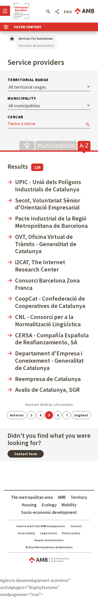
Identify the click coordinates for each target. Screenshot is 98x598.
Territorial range (28, 80)
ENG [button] (68, 11)
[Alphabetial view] (84, 145)
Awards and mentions (49, 540)
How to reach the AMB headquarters (41, 526)
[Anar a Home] (12, 38)
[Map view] (26, 145)
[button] (48, 11)
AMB (62, 497)
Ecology (49, 505)
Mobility (69, 505)
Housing (29, 505)
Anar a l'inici (21, 10)
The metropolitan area (32, 497)
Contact (76, 526)
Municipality (22, 98)
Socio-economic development (49, 512)
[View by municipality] (56, 145)
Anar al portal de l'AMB (84, 11)
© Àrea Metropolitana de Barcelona (49, 547)
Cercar (15, 117)
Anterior (17, 415)
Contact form (25, 454)
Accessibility (26, 533)
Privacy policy (71, 533)
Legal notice (48, 533)
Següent (81, 415)
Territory (79, 497)
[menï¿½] (5, 11)
